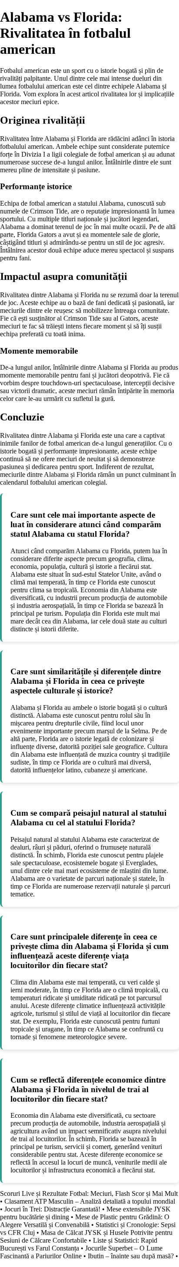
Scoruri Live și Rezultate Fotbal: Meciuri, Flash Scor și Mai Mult (89, 1193)
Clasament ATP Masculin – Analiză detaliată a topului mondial (89, 1201)
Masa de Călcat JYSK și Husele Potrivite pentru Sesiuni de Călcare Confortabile (86, 1236)
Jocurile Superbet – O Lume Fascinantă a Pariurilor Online (81, 1252)
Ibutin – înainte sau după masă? (131, 1256)
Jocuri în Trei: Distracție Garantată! (52, 1209)
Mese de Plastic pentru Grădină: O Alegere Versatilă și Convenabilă (84, 1220)
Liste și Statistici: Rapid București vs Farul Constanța (78, 1244)
